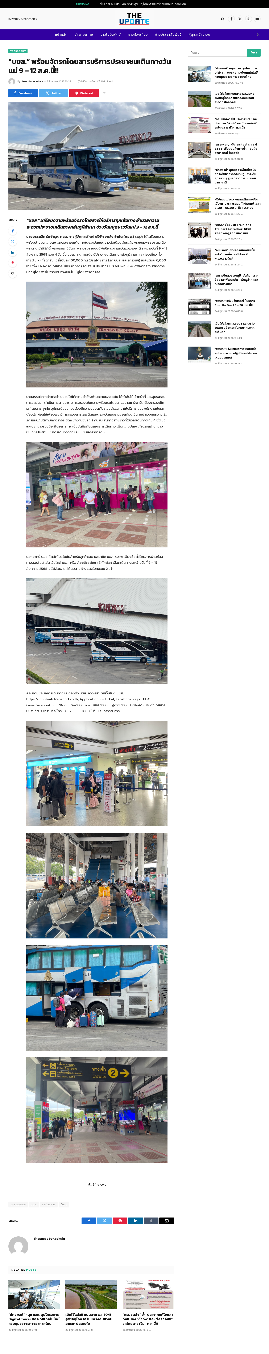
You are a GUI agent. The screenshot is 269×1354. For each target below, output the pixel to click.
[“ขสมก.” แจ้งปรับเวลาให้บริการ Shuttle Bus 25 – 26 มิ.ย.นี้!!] (199, 306)
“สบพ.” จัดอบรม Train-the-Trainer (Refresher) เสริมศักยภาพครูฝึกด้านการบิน (234, 229)
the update (18, 1204)
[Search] (222, 19)
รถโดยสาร (48, 1204)
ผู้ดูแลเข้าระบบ (199, 34)
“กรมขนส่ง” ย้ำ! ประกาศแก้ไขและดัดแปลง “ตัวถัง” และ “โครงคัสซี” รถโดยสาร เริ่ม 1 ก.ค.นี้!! (148, 1319)
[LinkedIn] (12, 252)
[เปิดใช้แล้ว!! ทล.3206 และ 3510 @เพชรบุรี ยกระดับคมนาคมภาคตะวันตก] (199, 329)
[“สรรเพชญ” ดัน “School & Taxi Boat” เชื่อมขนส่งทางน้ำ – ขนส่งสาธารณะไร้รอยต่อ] (199, 150)
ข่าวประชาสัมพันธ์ (168, 34)
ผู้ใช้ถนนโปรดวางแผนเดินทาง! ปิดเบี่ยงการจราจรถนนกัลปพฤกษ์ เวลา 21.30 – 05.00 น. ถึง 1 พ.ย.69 (238, 204)
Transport (18, 51)
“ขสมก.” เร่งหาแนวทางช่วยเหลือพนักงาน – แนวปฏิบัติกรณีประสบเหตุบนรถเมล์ (236, 353)
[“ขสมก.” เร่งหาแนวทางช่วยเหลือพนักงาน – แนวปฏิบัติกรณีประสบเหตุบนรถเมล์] (199, 355)
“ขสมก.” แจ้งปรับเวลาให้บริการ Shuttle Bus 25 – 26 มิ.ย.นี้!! (235, 303)
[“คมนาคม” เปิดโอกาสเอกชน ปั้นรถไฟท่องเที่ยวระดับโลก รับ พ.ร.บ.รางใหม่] (199, 256)
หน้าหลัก (61, 34)
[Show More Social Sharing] (104, 93)
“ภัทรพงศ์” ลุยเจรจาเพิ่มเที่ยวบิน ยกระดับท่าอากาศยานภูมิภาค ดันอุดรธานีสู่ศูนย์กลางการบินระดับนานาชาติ (236, 176)
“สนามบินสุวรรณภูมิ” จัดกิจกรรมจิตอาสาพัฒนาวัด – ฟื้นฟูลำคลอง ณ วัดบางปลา (236, 280)
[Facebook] (12, 231)
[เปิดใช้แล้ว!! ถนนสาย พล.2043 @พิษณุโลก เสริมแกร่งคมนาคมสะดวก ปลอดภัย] (91, 1294)
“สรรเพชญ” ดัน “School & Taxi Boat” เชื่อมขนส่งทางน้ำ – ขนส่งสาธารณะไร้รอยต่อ (236, 149)
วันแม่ (64, 1204)
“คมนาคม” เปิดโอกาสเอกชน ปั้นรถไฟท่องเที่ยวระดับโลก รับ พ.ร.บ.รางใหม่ (235, 254)
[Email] (12, 273)
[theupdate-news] (134, 18)
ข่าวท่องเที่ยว (138, 34)
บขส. (34, 1204)
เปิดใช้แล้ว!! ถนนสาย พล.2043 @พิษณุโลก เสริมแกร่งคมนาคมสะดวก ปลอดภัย (144, 4)
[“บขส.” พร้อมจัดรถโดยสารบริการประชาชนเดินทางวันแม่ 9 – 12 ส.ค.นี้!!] (91, 156)
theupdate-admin (32, 81)
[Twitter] (12, 241)
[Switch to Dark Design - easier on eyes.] (258, 34)
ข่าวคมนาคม (84, 34)
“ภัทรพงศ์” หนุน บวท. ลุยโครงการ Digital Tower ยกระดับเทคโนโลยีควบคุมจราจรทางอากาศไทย (33, 1319)
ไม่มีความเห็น (88, 81)
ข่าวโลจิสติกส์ (110, 34)
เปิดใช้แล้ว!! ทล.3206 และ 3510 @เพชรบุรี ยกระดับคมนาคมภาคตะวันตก (235, 328)
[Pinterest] (12, 263)
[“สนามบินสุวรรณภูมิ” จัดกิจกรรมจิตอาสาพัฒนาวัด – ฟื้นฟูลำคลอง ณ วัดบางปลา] (199, 281)
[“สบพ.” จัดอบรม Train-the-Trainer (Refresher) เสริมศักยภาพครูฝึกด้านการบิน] (199, 230)
